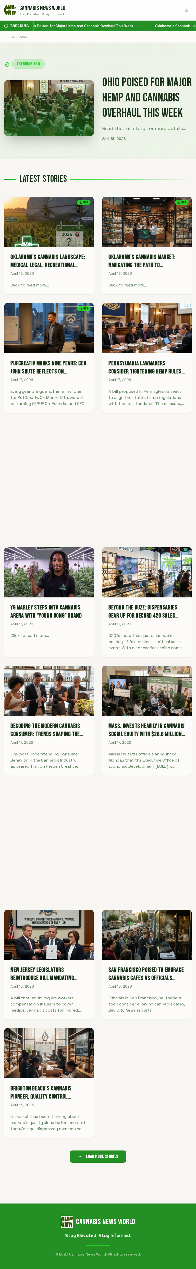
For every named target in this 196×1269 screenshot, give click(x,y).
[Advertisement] (98, 480)
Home (22, 37)
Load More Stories (102, 1156)
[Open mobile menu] (187, 10)
